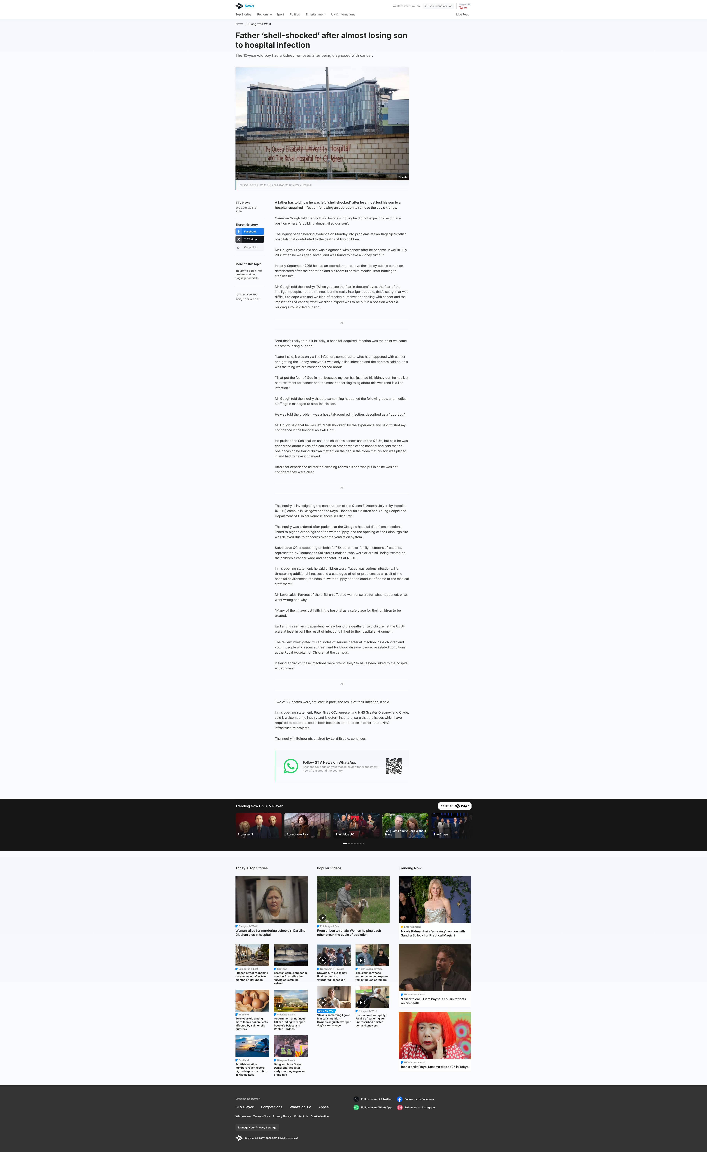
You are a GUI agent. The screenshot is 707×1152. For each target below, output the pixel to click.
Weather (398, 6)
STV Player (244, 1107)
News (239, 24)
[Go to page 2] (349, 843)
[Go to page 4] (355, 843)
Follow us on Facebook (419, 1099)
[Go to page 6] (360, 843)
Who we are (243, 1116)
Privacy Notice (282, 1116)
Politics (295, 14)
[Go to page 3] (352, 843)
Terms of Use (261, 1116)
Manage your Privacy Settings (257, 1127)
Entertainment (315, 14)
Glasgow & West (259, 24)
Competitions (271, 1107)
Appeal (324, 1107)
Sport (280, 14)
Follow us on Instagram (420, 1107)
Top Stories (243, 14)
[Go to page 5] (357, 843)
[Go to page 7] (363, 843)
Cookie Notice (320, 1116)
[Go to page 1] (345, 843)
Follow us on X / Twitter (376, 1099)
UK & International (343, 14)
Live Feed (462, 14)
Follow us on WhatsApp (376, 1107)
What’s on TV (300, 1107)
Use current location (440, 6)
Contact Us (301, 1116)
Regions (263, 14)
